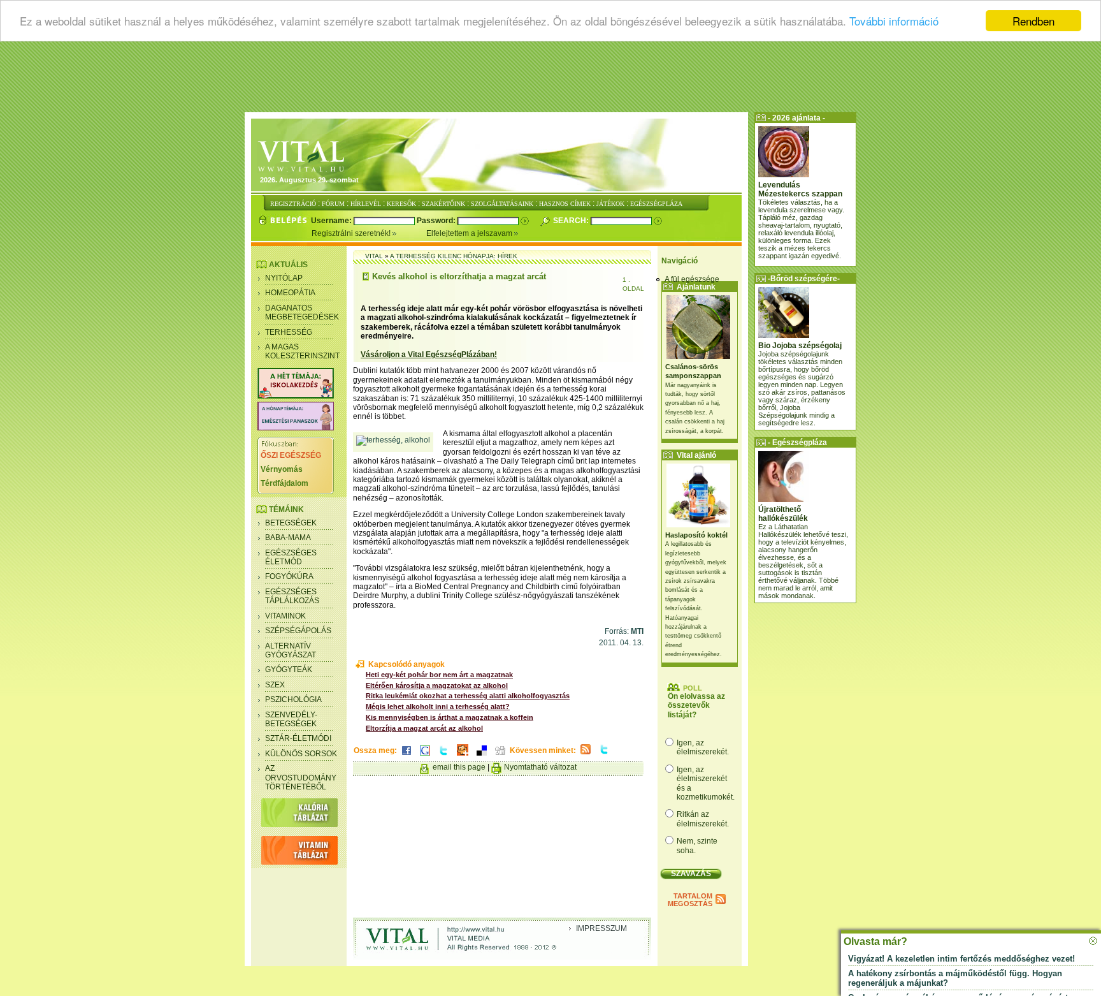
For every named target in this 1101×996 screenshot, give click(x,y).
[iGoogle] (425, 756)
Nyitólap (284, 278)
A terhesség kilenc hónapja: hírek (453, 256)
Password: (437, 220)
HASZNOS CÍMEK (565, 203)
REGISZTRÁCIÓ (293, 203)
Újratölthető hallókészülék (783, 514)
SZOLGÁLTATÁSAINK (502, 203)
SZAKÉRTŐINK (443, 203)
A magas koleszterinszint (302, 351)
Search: (572, 220)
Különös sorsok (301, 753)
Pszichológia (293, 699)
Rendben (1033, 21)
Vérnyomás (282, 469)
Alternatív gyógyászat (290, 650)
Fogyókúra (289, 576)
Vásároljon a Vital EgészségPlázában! (429, 354)
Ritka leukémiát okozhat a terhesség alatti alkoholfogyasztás (468, 695)
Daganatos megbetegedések (302, 312)
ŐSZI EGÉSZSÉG (291, 455)
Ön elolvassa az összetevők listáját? (696, 705)
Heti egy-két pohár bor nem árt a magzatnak (439, 674)
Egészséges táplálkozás (292, 596)
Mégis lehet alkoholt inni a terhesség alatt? (438, 706)
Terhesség (288, 332)
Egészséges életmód (291, 557)
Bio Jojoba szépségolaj (800, 345)
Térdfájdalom (284, 483)
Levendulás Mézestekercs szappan (800, 189)
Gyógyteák (288, 669)
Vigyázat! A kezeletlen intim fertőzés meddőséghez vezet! (961, 958)
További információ (894, 21)
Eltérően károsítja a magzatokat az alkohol (437, 685)
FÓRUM (333, 203)
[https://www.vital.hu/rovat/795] (295, 427)
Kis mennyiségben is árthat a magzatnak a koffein (449, 717)
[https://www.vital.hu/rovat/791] (295, 396)
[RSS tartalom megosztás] (585, 755)
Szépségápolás (298, 630)
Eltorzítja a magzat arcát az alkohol (424, 728)
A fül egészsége (692, 279)
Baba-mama (288, 537)
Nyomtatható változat (540, 767)
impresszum (601, 928)
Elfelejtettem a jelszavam (470, 233)
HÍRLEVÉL (365, 203)
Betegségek (291, 522)
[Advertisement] (550, 79)
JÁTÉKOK (610, 203)
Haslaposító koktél (696, 535)
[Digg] (500, 756)
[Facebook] (406, 756)
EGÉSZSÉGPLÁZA (656, 203)
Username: (332, 220)
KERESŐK (401, 203)
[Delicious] (481, 756)
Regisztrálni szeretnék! (352, 233)
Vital (374, 256)
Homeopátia (290, 292)
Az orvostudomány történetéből (300, 777)
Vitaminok (285, 616)
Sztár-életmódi (298, 738)
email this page (459, 767)
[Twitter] (443, 756)
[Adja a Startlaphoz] (462, 756)
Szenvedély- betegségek (291, 719)
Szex (275, 684)
